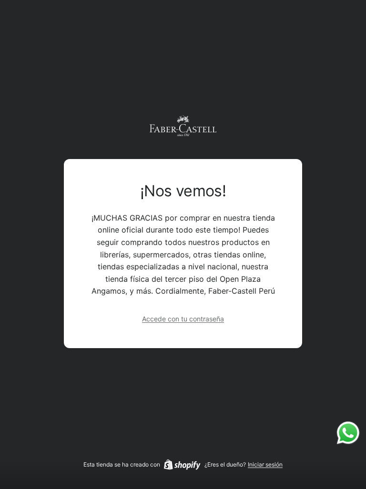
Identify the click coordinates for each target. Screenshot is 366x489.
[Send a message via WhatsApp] (348, 433)
